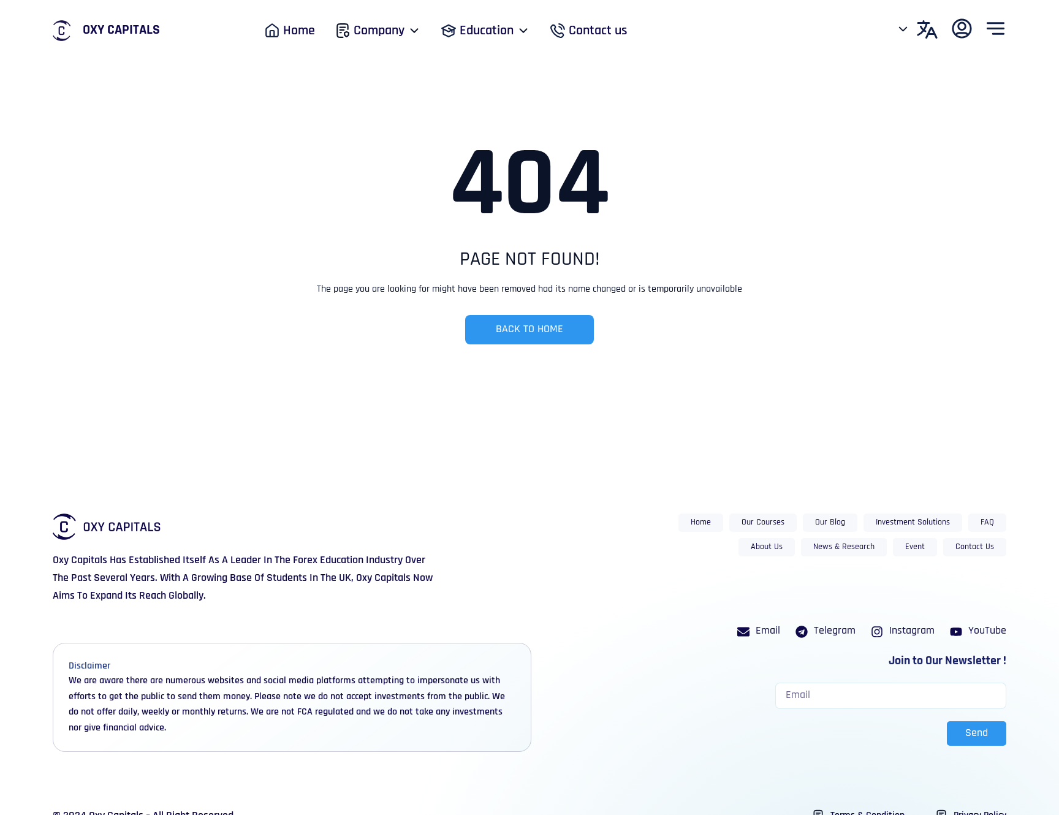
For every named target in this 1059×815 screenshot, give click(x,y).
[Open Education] (523, 31)
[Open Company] (414, 31)
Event (915, 547)
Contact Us (974, 547)
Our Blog (830, 522)
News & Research (844, 547)
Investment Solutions (913, 522)
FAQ (987, 522)
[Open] (903, 29)
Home (701, 522)
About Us (767, 547)
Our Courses (763, 522)
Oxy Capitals (121, 30)
